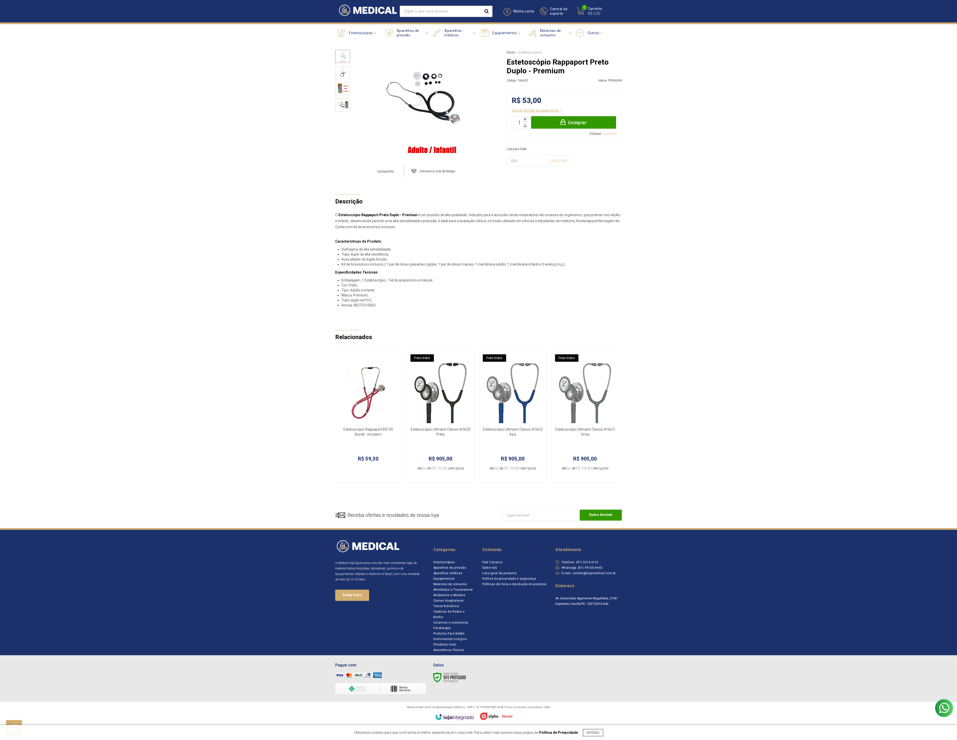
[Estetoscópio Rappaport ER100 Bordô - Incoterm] (369, 416)
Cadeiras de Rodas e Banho (449, 614)
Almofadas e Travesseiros (453, 589)
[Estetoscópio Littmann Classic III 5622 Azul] (513, 416)
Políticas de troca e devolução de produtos (514, 584)
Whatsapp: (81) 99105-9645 (581, 567)
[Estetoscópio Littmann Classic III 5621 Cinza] (586, 416)
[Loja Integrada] (454, 717)
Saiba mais (352, 595)
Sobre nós (489, 567)
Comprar (577, 122)
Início (511, 52)
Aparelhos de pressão (449, 567)
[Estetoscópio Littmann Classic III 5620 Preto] (441, 416)
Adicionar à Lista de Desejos (437, 171)
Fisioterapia (442, 628)
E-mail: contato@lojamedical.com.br (588, 573)
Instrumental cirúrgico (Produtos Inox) (450, 641)
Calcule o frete (516, 149)
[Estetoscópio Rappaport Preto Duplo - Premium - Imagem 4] (342, 104)
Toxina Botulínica (446, 606)
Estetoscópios (530, 52)
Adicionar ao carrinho (377, 472)
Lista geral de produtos (499, 573)
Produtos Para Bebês (449, 633)
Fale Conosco (492, 562)
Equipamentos (444, 578)
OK (558, 161)
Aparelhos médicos (448, 573)
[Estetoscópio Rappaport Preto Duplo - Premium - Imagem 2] (342, 72)
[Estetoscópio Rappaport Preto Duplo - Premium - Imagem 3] (342, 88)
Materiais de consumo (450, 584)
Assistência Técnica (448, 650)
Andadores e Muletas (449, 595)
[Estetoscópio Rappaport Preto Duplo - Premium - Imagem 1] (342, 56)
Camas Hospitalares (448, 600)
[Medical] (367, 11)
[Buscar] (486, 11)
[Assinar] (601, 515)
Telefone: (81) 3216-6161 (579, 562)
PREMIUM (615, 80)
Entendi (593, 733)
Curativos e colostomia (450, 622)
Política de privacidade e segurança (509, 578)
